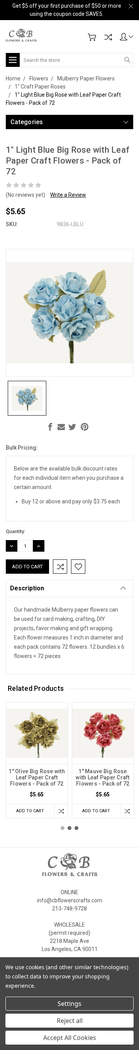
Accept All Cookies (69, 1037)
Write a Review (68, 195)
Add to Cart (30, 810)
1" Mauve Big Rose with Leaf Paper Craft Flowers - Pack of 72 (102, 777)
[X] (72, 427)
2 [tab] (69, 828)
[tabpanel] (37, 760)
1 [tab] (62, 828)
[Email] (61, 427)
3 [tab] (76, 828)
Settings (69, 1003)
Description (27, 588)
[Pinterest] (84, 427)
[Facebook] (50, 427)
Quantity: (15, 531)
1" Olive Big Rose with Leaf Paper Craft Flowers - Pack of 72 (36, 777)
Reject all (70, 1020)
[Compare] (108, 37)
